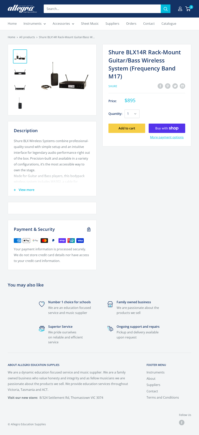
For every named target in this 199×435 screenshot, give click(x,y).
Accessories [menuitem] (61, 23)
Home (11, 37)
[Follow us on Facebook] (181, 422)
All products (27, 37)
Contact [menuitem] (149, 23)
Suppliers (153, 385)
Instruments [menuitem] (33, 23)
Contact (152, 391)
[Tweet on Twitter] (175, 86)
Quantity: (115, 114)
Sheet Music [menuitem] (90, 23)
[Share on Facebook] (160, 86)
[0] (188, 8)
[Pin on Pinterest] (167, 86)
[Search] (165, 8)
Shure (112, 86)
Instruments (156, 372)
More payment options (167, 137)
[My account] (180, 9)
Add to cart (127, 128)
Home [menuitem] (12, 23)
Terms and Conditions (163, 397)
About (151, 378)
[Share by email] (182, 86)
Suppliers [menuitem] (112, 23)
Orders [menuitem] (131, 23)
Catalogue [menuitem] (168, 23)
